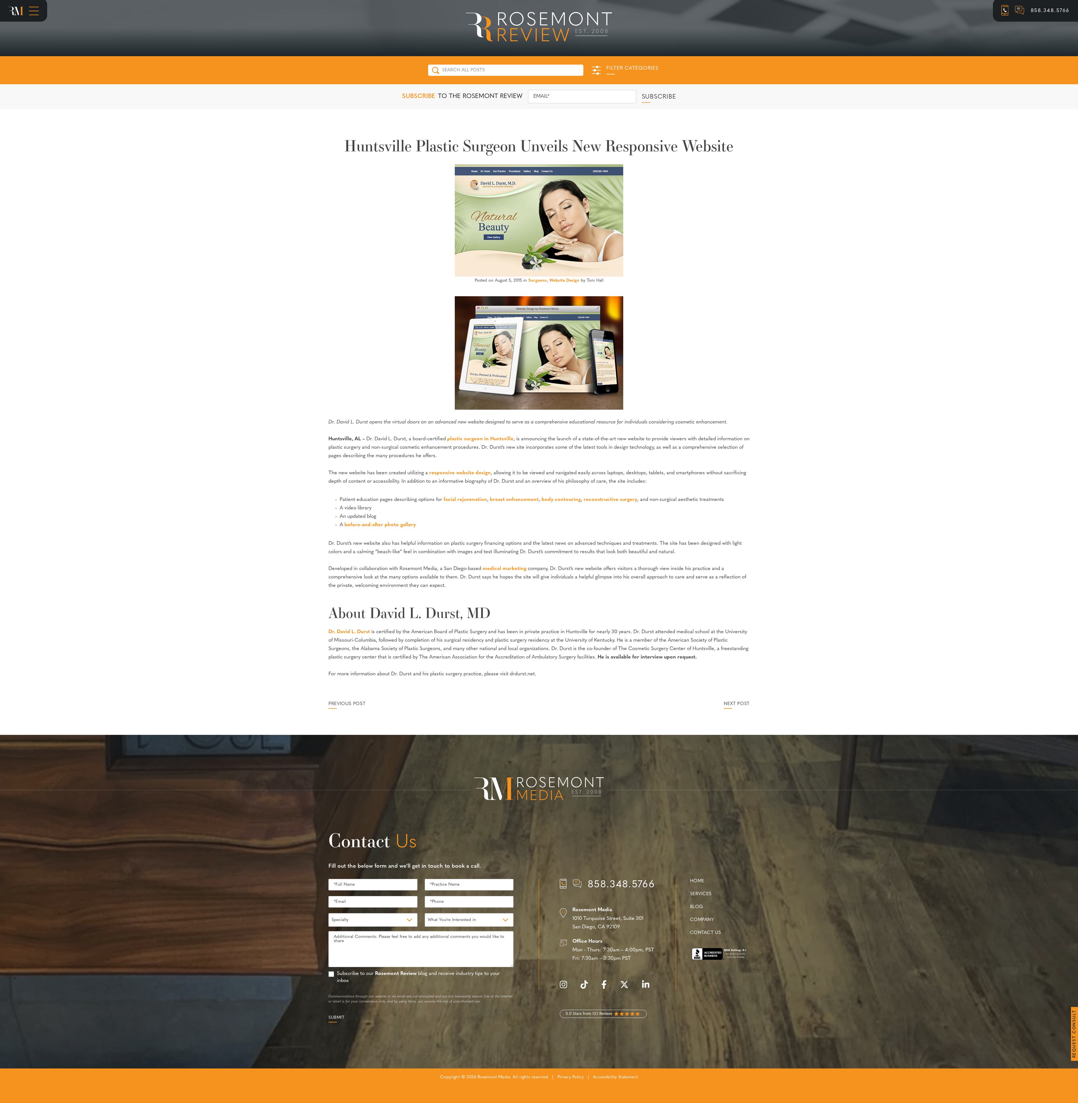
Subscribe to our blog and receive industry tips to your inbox (418, 977)
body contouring (561, 499)
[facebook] (606, 988)
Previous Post (346, 704)
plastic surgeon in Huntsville (480, 439)
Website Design (564, 281)
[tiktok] (587, 988)
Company (702, 920)
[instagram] (566, 988)
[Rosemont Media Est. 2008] (539, 789)
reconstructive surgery (610, 499)
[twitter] (627, 988)
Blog (696, 907)
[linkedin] (648, 988)
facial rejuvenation (465, 499)
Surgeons (537, 281)
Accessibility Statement (615, 1077)
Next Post (737, 704)
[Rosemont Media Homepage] (15, 11)
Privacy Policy (571, 1077)
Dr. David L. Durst (349, 632)
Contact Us (705, 933)
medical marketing (504, 568)
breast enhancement (514, 499)
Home (697, 881)
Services (701, 894)
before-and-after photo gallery (380, 525)
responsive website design (460, 473)
